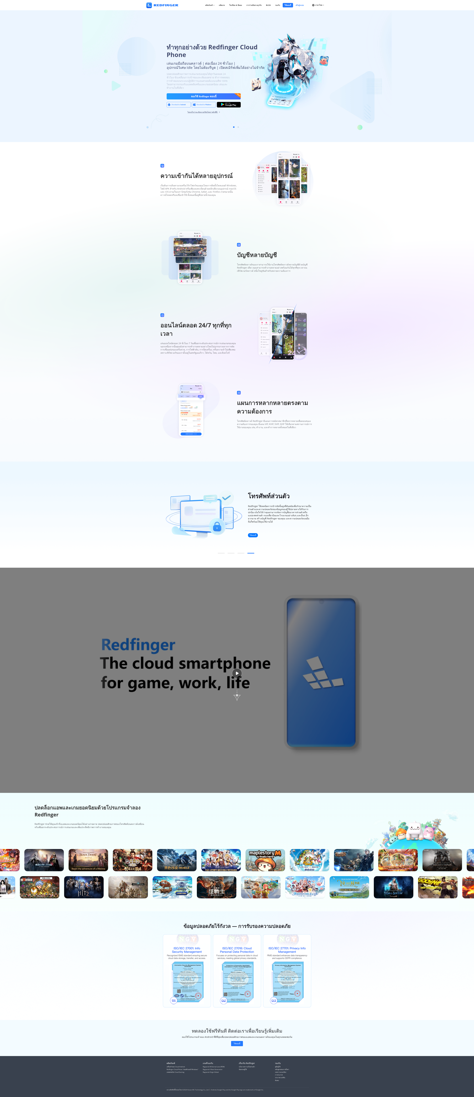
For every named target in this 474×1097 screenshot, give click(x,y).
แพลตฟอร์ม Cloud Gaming (175, 1072)
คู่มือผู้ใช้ (277, 1067)
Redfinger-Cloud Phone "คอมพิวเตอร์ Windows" (182, 1069)
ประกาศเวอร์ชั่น (280, 1078)
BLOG (268, 5)
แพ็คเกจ (222, 5)
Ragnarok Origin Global (211, 1072)
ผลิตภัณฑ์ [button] (209, 5)
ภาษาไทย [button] (319, 5)
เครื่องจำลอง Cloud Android (176, 1067)
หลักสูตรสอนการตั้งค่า (282, 1069)
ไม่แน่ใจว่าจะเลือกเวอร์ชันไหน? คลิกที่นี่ (203, 112)
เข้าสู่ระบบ (300, 5)
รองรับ (277, 5)
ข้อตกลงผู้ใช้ (243, 1069)
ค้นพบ (277, 1080)
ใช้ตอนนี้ (288, 5)
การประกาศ (279, 1075)
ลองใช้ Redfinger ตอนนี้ (204, 96)
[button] (234, 127)
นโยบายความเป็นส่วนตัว (247, 1067)
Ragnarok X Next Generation (212, 1069)
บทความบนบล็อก (280, 1072)
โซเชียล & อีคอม (235, 5)
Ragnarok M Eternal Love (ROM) (214, 1067)
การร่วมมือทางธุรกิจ (254, 5)
